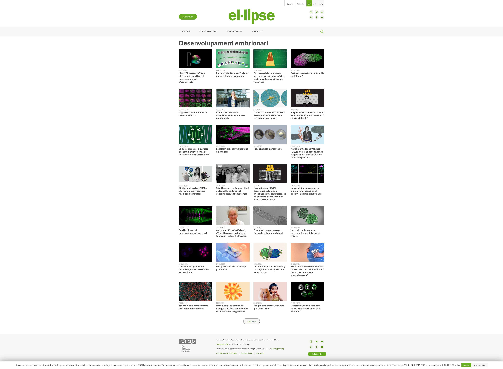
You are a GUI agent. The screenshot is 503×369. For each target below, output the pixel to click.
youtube (322, 17)
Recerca (185, 32)
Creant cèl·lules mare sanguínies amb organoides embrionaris (230, 115)
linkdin (311, 17)
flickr (322, 12)
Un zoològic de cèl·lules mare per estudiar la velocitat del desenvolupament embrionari (194, 152)
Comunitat (257, 32)
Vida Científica (234, 32)
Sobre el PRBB (246, 353)
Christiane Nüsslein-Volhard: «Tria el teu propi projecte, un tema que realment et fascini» (231, 233)
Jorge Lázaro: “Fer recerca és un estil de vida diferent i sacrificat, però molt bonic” (307, 115)
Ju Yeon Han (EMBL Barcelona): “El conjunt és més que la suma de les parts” (269, 269)
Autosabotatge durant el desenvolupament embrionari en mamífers (194, 269)
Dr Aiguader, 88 (222, 344)
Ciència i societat (208, 32)
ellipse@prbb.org (277, 349)
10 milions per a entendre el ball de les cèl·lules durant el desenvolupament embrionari (232, 191)
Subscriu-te (188, 17)
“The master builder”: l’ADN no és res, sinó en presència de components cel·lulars (269, 115)
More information (479, 365)
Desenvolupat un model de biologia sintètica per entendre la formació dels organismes (232, 309)
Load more (251, 321)
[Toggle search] (321, 32)
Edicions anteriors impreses (226, 353)
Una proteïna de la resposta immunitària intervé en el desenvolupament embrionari (306, 191)
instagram (311, 12)
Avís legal (260, 353)
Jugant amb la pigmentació (267, 149)
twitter (317, 12)
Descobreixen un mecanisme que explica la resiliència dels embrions (306, 309)
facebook (317, 17)
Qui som (290, 4)
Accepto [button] (466, 365)
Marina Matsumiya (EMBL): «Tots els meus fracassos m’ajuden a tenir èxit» (193, 191)
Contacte (300, 4)
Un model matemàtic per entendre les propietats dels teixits (305, 233)
